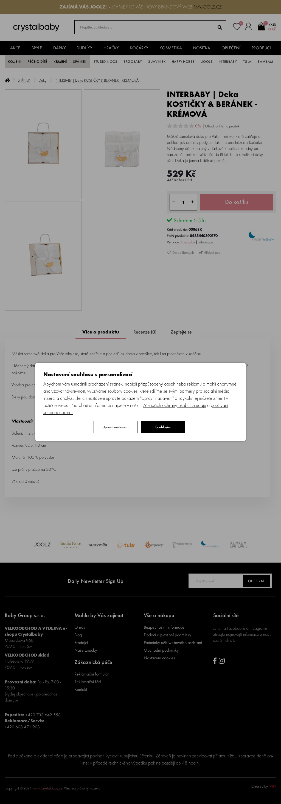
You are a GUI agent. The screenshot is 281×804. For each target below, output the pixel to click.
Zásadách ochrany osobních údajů (174, 405)
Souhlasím (163, 426)
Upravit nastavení (115, 426)
